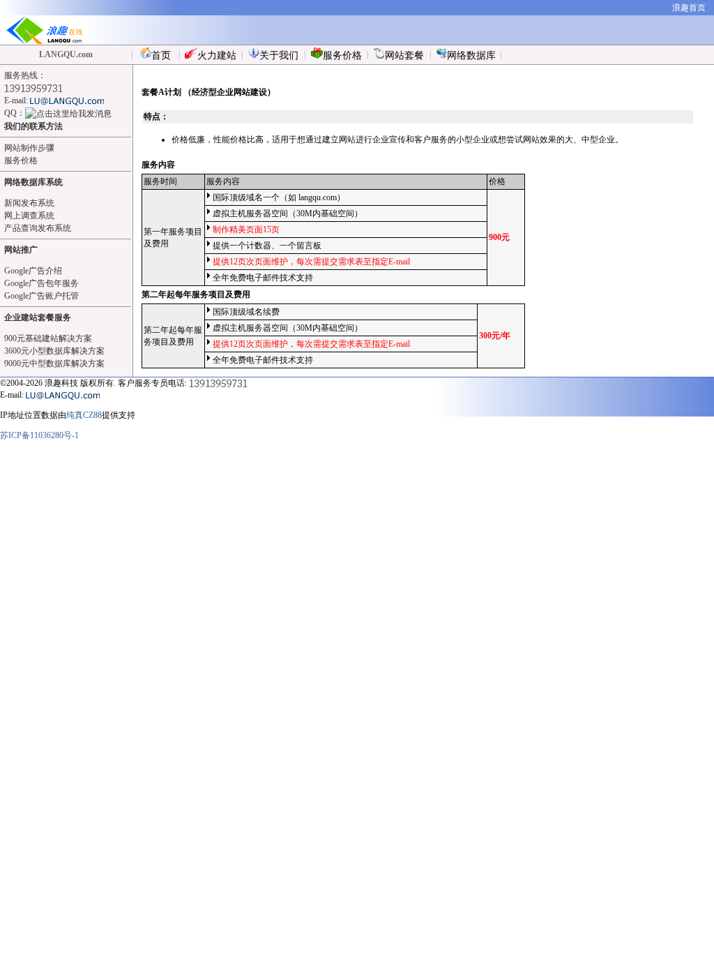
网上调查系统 (29, 215)
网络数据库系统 (33, 182)
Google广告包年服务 (41, 283)
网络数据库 (471, 55)
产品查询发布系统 (37, 228)
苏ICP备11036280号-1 (39, 435)
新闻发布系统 (29, 203)
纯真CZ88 (84, 415)
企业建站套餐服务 (37, 317)
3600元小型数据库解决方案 (54, 351)
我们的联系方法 (33, 126)
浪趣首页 (689, 8)
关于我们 (278, 55)
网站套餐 (404, 55)
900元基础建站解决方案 (48, 338)
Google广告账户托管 (41, 296)
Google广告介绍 (33, 271)
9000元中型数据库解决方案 (54, 363)
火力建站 (216, 55)
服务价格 (342, 55)
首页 (161, 55)
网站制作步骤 (29, 148)
